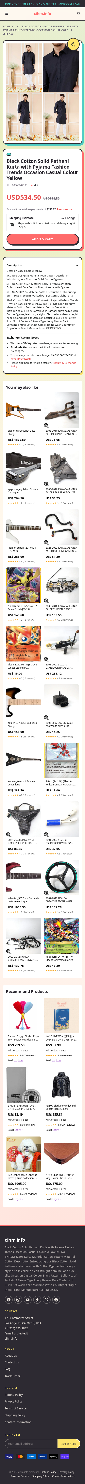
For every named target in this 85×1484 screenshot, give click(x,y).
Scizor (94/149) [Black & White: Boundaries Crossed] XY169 (61, 783)
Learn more (64, 209)
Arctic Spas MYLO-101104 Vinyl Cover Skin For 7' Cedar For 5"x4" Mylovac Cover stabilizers (60, 1176)
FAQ (7, 1369)
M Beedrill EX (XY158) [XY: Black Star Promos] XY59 (60, 958)
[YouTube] (28, 1300)
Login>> (18, 1060)
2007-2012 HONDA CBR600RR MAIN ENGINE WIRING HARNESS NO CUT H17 (22, 958)
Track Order (12, 1376)
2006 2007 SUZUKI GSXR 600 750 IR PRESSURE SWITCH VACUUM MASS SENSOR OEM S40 (59, 724)
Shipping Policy (15, 1415)
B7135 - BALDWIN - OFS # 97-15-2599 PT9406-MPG (22, 1107)
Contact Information (18, 1422)
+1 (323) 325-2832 (16, 1328)
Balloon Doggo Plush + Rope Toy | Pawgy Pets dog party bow (23, 1038)
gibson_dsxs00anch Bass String (21, 432)
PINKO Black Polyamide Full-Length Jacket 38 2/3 (61, 1107)
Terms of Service (15, 1408)
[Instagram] (18, 1300)
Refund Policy (14, 1395)
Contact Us (12, 1362)
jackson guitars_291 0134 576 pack (22, 549)
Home (6, 26)
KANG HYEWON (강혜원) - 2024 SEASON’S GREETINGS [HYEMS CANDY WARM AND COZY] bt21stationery (61, 1038)
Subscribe (68, 1443)
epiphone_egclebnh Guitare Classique (23, 491)
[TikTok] (37, 1300)
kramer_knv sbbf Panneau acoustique (22, 783)
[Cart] (78, 13)
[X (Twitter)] (47, 1300)
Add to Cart (42, 239)
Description (14, 265)
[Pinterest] (56, 1300)
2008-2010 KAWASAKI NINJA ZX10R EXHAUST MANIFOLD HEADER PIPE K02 (61, 432)
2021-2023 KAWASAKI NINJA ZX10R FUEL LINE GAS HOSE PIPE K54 (61, 549)
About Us (11, 1355)
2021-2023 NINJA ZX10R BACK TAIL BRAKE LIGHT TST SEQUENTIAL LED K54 (22, 841)
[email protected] (20, 358)
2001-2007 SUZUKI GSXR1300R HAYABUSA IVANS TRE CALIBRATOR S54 (61, 841)
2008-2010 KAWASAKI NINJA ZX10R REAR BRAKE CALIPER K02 (61, 491)
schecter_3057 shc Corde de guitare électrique (23, 900)
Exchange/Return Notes (23, 337)
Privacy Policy (13, 1401)
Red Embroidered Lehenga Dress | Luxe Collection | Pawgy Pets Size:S (22, 1176)
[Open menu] (6, 13)
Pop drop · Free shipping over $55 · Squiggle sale (42, 3)
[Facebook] (9, 1300)
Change (70, 218)
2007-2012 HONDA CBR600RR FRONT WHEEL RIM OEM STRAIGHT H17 (60, 900)
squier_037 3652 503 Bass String (22, 724)
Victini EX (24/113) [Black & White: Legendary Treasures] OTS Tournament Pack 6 (23, 666)
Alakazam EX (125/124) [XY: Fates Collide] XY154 (23, 608)
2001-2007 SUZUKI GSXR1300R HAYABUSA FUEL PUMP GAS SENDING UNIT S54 (60, 666)
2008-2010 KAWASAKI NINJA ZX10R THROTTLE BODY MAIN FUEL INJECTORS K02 (61, 608)
